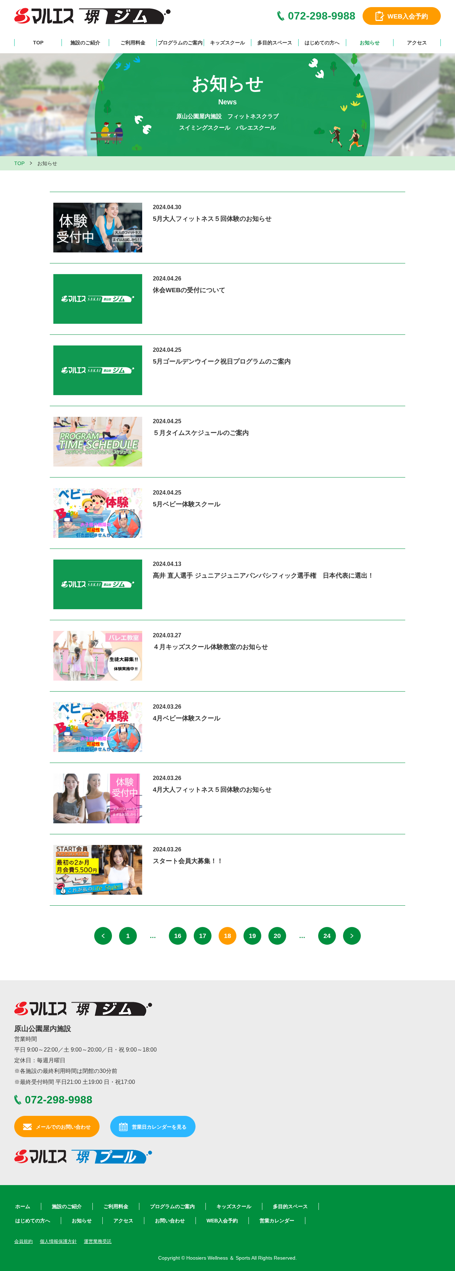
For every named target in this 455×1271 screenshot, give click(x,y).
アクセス (417, 42)
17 (202, 935)
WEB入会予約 (222, 1220)
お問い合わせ (170, 1220)
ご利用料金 (133, 42)
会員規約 (23, 1241)
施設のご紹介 (85, 42)
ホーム (22, 1206)
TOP (38, 42)
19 (252, 935)
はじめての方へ (322, 42)
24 (327, 935)
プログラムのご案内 (180, 42)
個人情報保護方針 (58, 1241)
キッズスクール (227, 42)
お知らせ (370, 42)
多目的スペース (274, 42)
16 (177, 935)
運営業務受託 (98, 1241)
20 (277, 935)
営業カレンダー (276, 1220)
